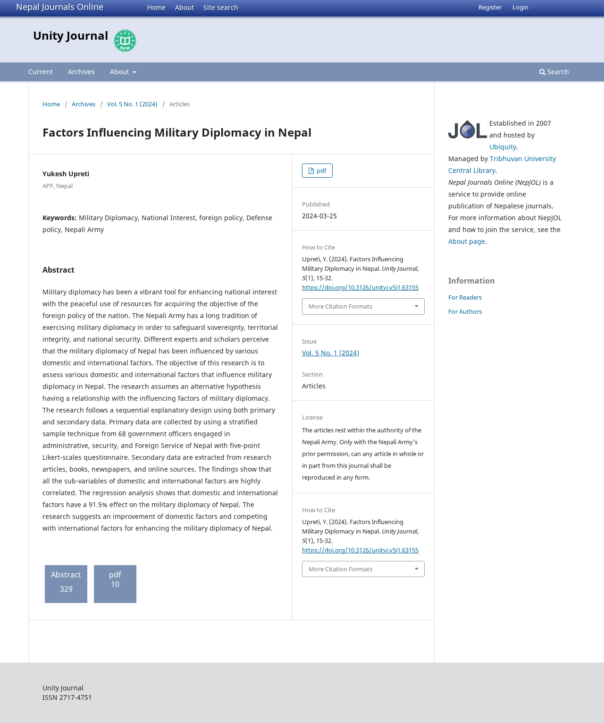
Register (490, 7)
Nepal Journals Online (59, 6)
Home (156, 7)
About (184, 7)
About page (466, 241)
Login (520, 7)
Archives (81, 71)
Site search (220, 7)
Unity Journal (70, 35)
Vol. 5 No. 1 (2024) (132, 104)
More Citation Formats (340, 306)
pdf (320, 170)
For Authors (465, 311)
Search (557, 71)
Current (40, 71)
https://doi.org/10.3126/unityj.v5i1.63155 (360, 287)
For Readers (465, 297)
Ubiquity (502, 146)
